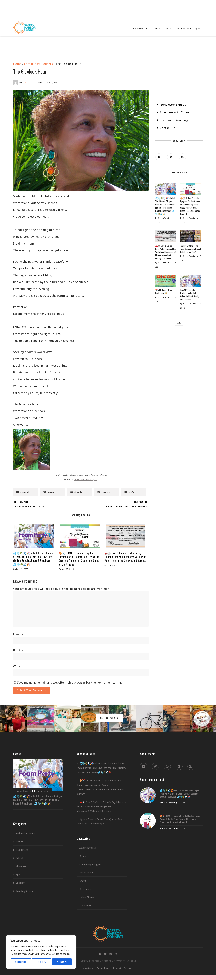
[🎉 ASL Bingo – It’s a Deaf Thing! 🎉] (165, 281)
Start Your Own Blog (174, 120)
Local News (137, 28)
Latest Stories (43, 790)
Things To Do (160, 28)
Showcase (21, 866)
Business (84, 855)
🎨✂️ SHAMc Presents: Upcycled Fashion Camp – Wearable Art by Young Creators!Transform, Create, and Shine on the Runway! (79, 558)
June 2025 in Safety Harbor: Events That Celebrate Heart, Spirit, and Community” (189, 294)
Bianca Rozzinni (23, 790)
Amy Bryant (28, 82)
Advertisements (87, 847)
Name (18, 634)
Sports (19, 874)
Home (17, 64)
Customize (20, 961)
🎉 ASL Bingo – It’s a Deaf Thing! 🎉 (163, 291)
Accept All (62, 961)
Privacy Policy (103, 968)
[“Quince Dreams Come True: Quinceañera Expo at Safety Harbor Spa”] (190, 237)
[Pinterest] (179, 766)
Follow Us (111, 718)
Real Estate (22, 849)
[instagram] (182, 156)
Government (85, 888)
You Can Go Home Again (85, 479)
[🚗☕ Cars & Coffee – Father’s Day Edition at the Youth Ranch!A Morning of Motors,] (125, 536)
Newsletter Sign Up (173, 104)
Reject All (41, 961)
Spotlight (20, 882)
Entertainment (86, 872)
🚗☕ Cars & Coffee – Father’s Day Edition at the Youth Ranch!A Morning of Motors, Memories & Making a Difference (125, 557)
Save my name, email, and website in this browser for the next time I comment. (71, 682)
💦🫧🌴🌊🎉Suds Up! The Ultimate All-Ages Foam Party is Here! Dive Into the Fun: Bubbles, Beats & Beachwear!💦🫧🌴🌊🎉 (33, 558)
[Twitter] (170, 156)
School (19, 858)
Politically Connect (25, 833)
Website (18, 666)
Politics (19, 841)
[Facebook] (158, 156)
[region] (41, 952)
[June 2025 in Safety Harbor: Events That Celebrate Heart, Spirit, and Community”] (190, 281)
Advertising (88, 968)
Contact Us (167, 128)
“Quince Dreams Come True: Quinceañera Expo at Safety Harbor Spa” (190, 249)
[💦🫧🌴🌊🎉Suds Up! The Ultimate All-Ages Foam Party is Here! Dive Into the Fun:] (34, 536)
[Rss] (190, 766)
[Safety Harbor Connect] (108, 929)
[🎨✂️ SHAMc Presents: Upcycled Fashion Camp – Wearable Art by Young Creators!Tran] (80, 536)
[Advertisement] (108, 9)
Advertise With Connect (176, 112)
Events (82, 880)
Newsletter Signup (122, 968)
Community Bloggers (188, 28)
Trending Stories (24, 891)
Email (18, 650)
